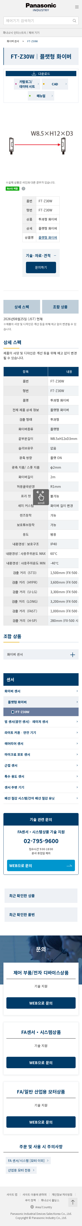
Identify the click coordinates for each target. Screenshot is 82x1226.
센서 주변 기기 (14, 787)
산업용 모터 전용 (19, 1170)
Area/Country (43, 1207)
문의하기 (41, 267)
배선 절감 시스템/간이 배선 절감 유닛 (30, 798)
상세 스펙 (21, 306)
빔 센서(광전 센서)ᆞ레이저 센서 (26, 721)
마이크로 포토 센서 (17, 754)
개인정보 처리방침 (62, 1194)
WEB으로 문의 (20, 865)
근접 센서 (11, 765)
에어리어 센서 (14, 743)
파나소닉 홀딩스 (50, 1200)
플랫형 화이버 (47, 237)
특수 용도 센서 (14, 776)
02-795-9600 (41, 840)
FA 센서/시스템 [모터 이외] (26, 1160)
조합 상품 (60, 306)
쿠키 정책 (30, 1200)
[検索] (74, 21)
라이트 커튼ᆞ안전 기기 (20, 732)
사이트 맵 (12, 1194)
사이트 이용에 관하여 (34, 1194)
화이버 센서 (13, 41)
